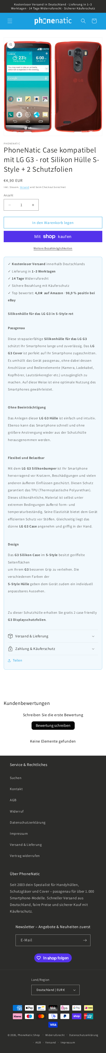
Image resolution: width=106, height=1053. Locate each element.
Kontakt (16, 789)
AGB (13, 800)
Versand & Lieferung (26, 844)
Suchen (16, 778)
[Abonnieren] (84, 940)
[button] (9, 21)
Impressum (19, 833)
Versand (24, 187)
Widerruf (17, 811)
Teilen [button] (17, 660)
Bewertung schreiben (53, 725)
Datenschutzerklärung (28, 822)
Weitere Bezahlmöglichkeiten (53, 248)
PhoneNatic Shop (29, 1034)
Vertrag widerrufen (25, 855)
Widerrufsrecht (55, 1035)
